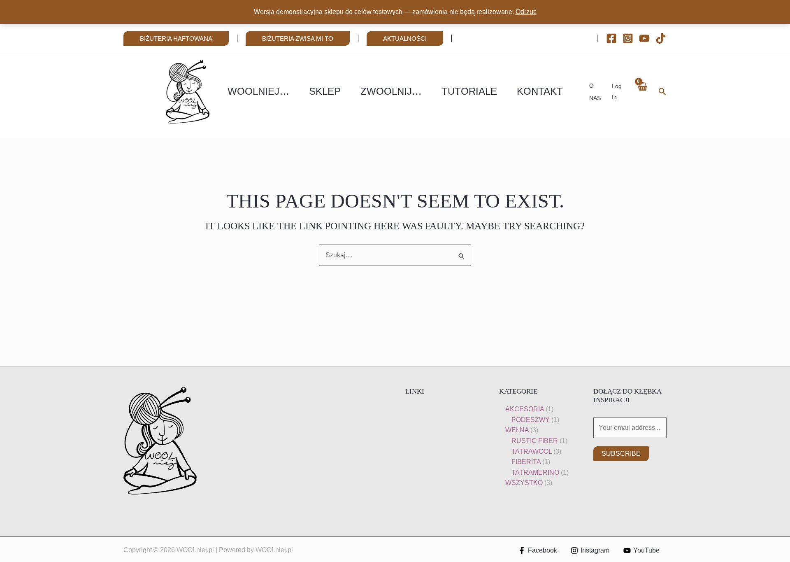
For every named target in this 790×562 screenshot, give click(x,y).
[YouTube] (644, 38)
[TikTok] (661, 38)
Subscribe (621, 453)
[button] (176, 38)
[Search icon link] (662, 92)
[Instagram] (628, 38)
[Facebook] (611, 38)
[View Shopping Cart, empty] (642, 91)
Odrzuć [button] (526, 11)
